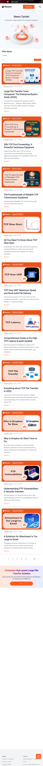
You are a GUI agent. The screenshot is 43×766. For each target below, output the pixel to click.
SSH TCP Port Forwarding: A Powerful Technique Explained (19, 146)
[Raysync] (7, 6)
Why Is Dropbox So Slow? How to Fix (20, 440)
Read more (6, 111)
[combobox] (2, 55)
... (30, 559)
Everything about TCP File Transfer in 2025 (21, 390)
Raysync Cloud (6, 762)
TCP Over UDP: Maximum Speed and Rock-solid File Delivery (20, 292)
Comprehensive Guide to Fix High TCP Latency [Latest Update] (20, 339)
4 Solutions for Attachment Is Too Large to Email (20, 538)
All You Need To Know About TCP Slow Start (20, 241)
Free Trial (21, 583)
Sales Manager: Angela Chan (30, 760)
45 (34, 559)
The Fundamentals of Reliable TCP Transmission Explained (21, 196)
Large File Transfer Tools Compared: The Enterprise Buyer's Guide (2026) (21, 94)
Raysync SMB (6, 764)
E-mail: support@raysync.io (31, 764)
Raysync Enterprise (8, 759)
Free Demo (28, 7)
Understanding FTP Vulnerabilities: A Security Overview (21, 490)
